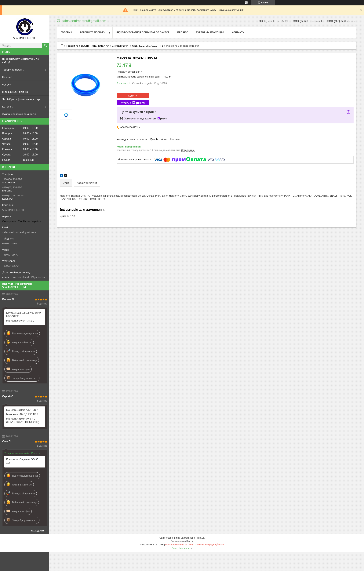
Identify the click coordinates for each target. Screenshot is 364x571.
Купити (132, 95)
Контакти (238, 32)
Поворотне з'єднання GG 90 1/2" (22, 461)
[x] (65, 176)
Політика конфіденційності (209, 544)
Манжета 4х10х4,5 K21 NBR (22, 414)
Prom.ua (200, 537)
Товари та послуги (13, 69)
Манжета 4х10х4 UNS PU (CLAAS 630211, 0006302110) (22, 420)
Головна (66, 32)
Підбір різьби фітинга (15, 91)
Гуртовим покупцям (210, 32)
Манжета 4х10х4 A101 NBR (22, 410)
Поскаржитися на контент (179, 544)
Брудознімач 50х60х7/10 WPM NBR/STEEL (23, 314)
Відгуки (6, 84)
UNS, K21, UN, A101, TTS (147, 45)
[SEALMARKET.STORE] (24, 27)
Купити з (126, 102)
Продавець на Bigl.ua (182, 541)
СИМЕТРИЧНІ (120, 45)
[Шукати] (45, 45)
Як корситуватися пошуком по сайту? (20, 60)
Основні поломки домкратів (19, 114)
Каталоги (7, 106)
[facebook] (61, 176)
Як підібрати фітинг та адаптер (21, 99)
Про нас (7, 77)
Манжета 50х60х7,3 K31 (20, 320)
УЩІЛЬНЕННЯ (100, 45)
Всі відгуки (37, 530)
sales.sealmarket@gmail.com (19, 232)
